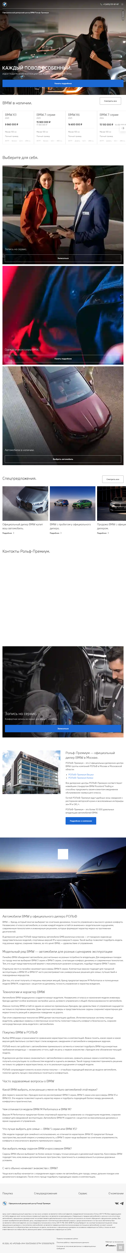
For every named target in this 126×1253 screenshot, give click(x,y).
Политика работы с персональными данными (73, 1242)
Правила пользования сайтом (67, 1239)
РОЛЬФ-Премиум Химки (80, 777)
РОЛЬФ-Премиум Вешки (81, 774)
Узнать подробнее (63, 83)
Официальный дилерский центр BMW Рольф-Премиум (25, 12)
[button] (8, 512)
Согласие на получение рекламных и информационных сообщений (76, 1247)
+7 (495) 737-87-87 (111, 4)
